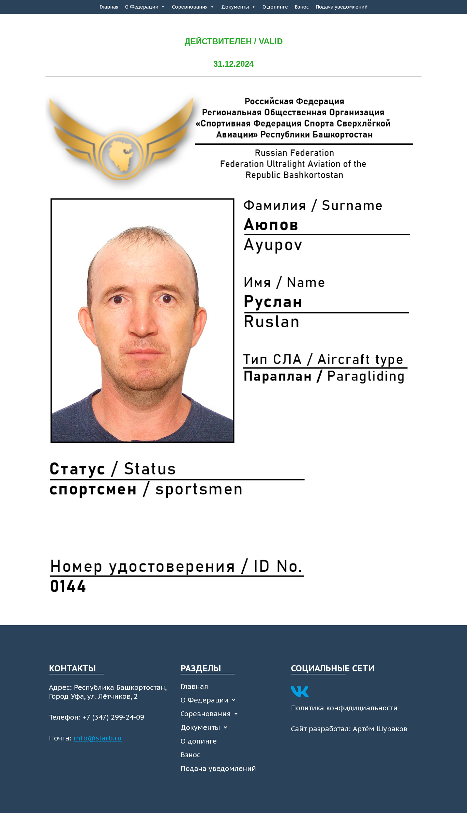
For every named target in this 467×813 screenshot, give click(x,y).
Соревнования (190, 7)
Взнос (302, 7)
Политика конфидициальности (344, 708)
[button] (232, 700)
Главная (108, 7)
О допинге (275, 7)
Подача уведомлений (342, 7)
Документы (235, 7)
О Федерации (141, 7)
